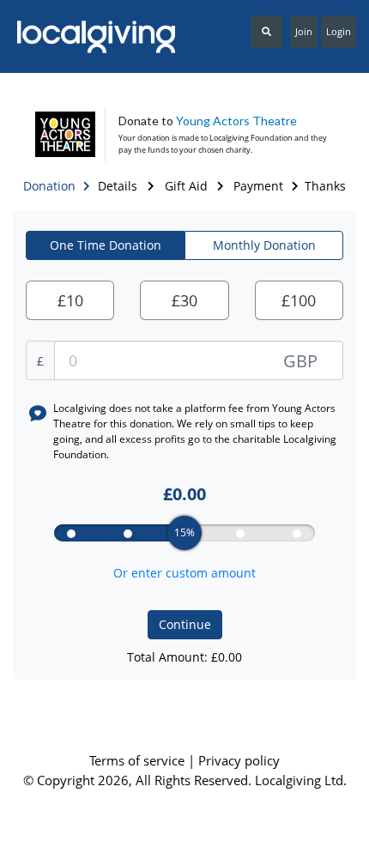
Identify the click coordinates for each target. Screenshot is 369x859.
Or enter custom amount (184, 573)
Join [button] (303, 31)
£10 (70, 300)
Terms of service (138, 760)
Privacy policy (239, 760)
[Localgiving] (92, 37)
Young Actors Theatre (236, 120)
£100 (298, 300)
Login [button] (338, 31)
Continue (185, 624)
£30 (184, 300)
